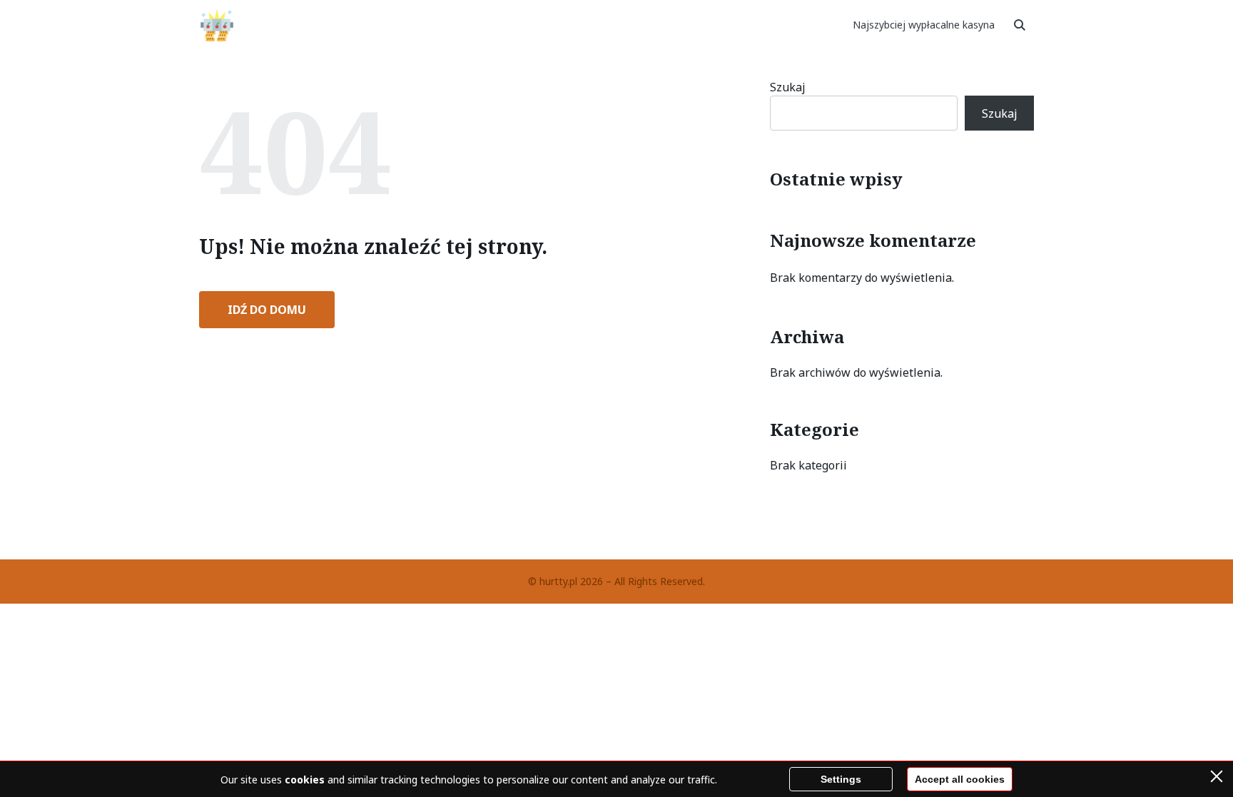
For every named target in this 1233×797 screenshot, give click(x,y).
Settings (841, 779)
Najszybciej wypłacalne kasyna (924, 24)
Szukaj (788, 87)
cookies (305, 779)
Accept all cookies (960, 779)
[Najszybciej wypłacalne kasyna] (217, 25)
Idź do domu (267, 310)
